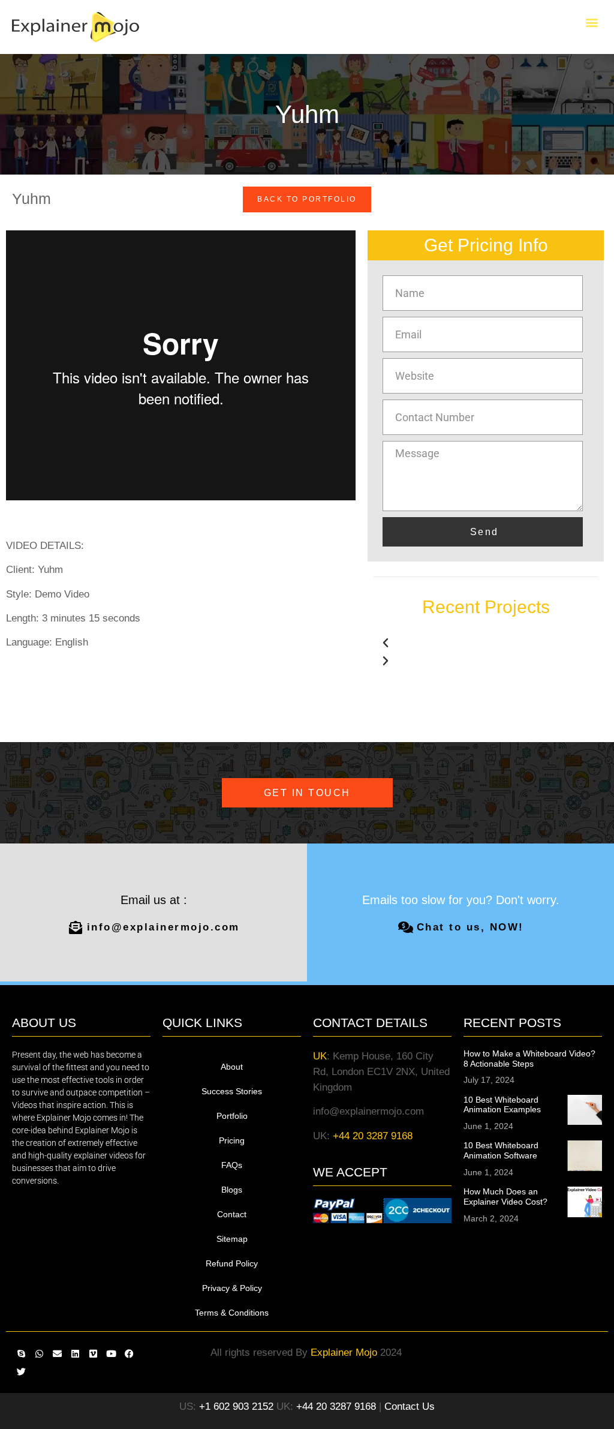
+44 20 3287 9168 (373, 1136)
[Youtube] (111, 1354)
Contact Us (409, 1406)
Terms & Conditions (232, 1312)
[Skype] (21, 1354)
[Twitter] (21, 1372)
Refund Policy (232, 1263)
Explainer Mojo (344, 1352)
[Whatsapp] (39, 1354)
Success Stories (231, 1091)
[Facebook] (129, 1354)
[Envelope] (57, 1354)
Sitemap (232, 1239)
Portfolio (232, 1116)
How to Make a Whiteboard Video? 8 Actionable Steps (529, 1058)
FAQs (231, 1165)
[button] (592, 22)
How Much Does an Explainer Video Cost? (505, 1196)
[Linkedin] (75, 1354)
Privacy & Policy (232, 1288)
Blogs (231, 1189)
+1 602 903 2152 (236, 1406)
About (232, 1066)
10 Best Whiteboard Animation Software (500, 1150)
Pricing (232, 1140)
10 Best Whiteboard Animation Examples (502, 1105)
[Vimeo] (93, 1354)
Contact (231, 1214)
